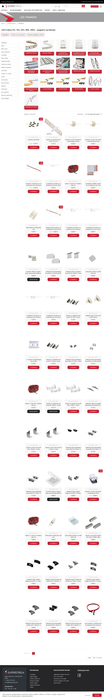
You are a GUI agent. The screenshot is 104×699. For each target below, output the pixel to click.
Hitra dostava (57, 683)
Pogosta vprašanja (35, 685)
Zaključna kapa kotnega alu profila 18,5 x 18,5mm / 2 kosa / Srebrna (73, 624)
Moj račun (95, 6)
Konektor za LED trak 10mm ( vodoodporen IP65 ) (93, 492)
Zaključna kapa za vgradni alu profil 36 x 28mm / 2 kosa (73, 272)
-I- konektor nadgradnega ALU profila (33, 360)
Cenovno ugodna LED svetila (61, 681)
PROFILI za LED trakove (18, 34)
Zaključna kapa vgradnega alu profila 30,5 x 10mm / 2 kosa (53, 624)
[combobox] (74, 6)
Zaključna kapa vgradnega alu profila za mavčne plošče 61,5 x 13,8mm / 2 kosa (53, 272)
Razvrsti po (80, 114)
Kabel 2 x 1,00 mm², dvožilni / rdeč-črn (33, 404)
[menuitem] (4, 10)
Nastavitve (87, 695)
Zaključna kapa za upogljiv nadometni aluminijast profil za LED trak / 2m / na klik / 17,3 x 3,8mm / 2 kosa (93, 404)
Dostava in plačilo (34, 681)
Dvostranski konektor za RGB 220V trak (73, 536)
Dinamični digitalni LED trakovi (31, 89)
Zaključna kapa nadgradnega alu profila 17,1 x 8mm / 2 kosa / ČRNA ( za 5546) (33, 580)
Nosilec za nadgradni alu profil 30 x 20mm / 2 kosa (53, 404)
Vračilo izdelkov (34, 683)
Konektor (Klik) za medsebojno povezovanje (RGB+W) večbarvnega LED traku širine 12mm (53, 492)
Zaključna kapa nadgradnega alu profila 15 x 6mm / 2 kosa (73, 492)
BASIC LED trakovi (47, 53)
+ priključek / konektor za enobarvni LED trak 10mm (53, 316)
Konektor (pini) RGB (33, 139)
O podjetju (32, 674)
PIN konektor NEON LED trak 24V (53, 536)
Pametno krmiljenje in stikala (35, 34)
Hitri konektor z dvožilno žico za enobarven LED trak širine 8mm (93, 624)
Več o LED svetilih (58, 676)
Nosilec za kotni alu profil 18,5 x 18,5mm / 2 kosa (33, 448)
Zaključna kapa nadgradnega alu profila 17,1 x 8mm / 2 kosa (93, 580)
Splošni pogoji (33, 676)
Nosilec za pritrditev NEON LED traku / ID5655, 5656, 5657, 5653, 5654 (93, 536)
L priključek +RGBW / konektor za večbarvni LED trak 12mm (93, 184)
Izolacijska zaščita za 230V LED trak (93, 272)
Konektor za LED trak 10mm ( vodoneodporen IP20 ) (93, 140)
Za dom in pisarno (11, 23)
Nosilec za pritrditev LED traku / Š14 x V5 (53, 140)
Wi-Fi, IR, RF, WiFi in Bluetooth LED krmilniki (63, 71)
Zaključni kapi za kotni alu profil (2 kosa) (93, 316)
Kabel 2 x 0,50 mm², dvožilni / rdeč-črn (73, 184)
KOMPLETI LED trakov (79, 71)
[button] (55, 6)
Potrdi (97, 695)
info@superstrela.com (12, 682)
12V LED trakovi (47, 89)
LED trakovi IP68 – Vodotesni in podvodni (95, 53)
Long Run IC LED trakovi (31, 107)
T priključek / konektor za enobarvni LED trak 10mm (93, 228)
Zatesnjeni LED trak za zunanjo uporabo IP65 (79, 53)
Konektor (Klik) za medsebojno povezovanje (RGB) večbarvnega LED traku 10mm (33, 272)
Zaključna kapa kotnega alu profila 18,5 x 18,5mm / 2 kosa (34, 624)
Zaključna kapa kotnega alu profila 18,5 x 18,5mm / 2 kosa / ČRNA (53, 580)
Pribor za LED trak (95, 71)
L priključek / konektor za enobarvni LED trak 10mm (53, 184)
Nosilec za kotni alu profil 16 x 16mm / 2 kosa (53, 448)
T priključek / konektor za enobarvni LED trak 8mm (73, 228)
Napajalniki (5, 34)
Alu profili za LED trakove (47, 71)
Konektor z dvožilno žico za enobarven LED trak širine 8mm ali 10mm (33, 184)
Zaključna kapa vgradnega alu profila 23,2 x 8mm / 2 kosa (73, 448)
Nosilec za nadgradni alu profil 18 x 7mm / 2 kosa (73, 316)
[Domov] (3, 6)
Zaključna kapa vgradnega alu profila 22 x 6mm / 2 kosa (73, 360)
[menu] (51, 10)
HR (59, 6)
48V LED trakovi (79, 89)
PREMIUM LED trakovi (31, 53)
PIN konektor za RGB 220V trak (33, 228)
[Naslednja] (33, 653)
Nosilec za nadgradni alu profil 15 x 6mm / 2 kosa (53, 360)
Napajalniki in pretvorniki (31, 71)
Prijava (31, 687)
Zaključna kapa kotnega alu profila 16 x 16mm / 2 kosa (73, 580)
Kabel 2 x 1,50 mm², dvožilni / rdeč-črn (33, 536)
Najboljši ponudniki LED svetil (61, 674)
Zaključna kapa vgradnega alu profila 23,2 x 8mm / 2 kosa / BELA (33, 492)
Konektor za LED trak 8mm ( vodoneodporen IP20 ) (73, 140)
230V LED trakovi (95, 89)
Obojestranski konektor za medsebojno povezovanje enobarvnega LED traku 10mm (53, 228)
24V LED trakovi (63, 89)
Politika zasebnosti (35, 678)
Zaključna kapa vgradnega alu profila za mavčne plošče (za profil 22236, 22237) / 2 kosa (93, 360)
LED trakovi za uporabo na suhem (63, 53)
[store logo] (13, 6)
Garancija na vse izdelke (60, 678)
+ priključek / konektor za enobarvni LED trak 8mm (33, 316)
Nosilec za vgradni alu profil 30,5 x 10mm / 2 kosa (73, 404)
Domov (3, 23)
